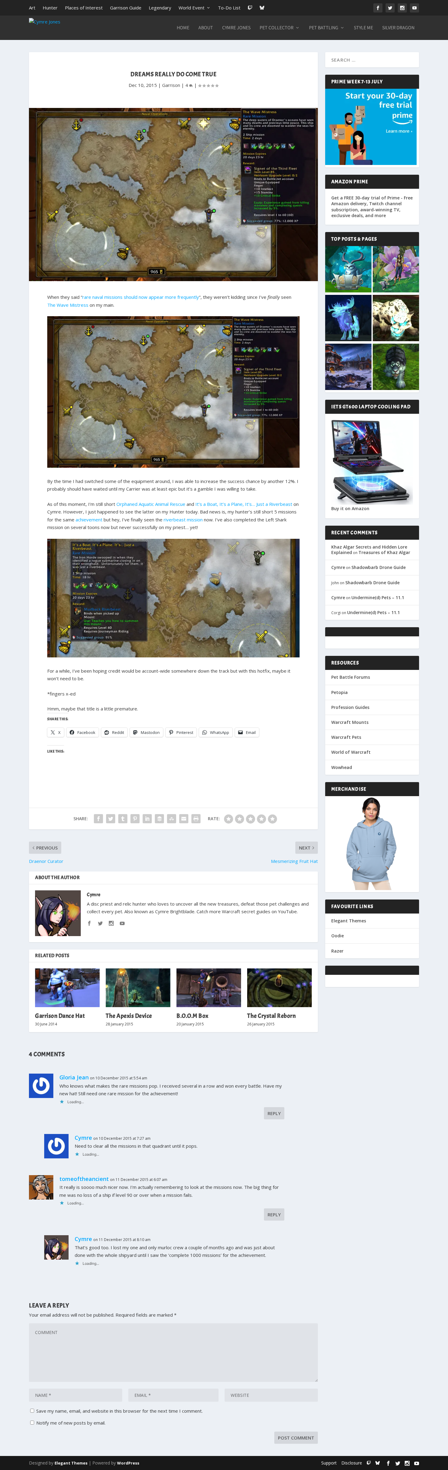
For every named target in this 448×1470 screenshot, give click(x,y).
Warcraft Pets (346, 737)
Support (329, 1463)
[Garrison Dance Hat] (67, 987)
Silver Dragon (398, 28)
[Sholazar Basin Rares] (396, 318)
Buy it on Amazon (350, 508)
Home (183, 28)
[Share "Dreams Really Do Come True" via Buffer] (159, 819)
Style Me (363, 28)
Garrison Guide (125, 8)
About (205, 28)
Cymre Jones (236, 28)
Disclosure (351, 1463)
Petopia (339, 692)
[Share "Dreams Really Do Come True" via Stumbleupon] (171, 819)
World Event (191, 8)
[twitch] (369, 1463)
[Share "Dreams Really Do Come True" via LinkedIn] (147, 819)
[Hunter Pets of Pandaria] (396, 367)
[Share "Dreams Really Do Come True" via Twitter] (111, 819)
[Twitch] (250, 8)
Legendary (160, 8)
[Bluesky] (262, 8)
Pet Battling (323, 28)
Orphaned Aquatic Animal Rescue (150, 504)
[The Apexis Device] (138, 987)
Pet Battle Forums (350, 677)
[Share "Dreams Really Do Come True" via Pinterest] (135, 819)
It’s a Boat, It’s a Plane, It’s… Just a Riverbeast (243, 504)
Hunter (50, 8)
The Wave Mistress (67, 305)
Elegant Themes (348, 921)
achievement (89, 520)
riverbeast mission (183, 520)
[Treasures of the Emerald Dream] (348, 270)
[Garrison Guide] (348, 367)
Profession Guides (350, 707)
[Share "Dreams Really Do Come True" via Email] (184, 819)
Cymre (94, 895)
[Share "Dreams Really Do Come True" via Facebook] (98, 819)
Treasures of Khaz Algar (384, 552)
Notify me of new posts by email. (70, 1423)
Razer (337, 951)
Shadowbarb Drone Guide (378, 567)
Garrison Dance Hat (60, 1016)
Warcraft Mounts (349, 722)
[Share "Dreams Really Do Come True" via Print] (196, 819)
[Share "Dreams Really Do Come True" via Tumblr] (123, 819)
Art (32, 8)
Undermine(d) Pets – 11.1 (377, 597)
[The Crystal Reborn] (279, 987)
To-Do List (229, 8)
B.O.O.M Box (192, 1016)
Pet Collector (276, 28)
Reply (274, 1113)
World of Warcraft (351, 752)
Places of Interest (84, 8)
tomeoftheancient (84, 1178)
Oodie (337, 936)
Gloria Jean (74, 1077)
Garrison (171, 85)
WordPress (128, 1463)
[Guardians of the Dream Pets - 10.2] (396, 270)
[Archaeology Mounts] (348, 318)
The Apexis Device (129, 1016)
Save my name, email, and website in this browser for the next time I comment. (119, 1411)
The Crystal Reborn (271, 1016)
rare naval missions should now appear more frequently (140, 297)
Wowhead (341, 767)
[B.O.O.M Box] (208, 987)
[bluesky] (377, 1463)
